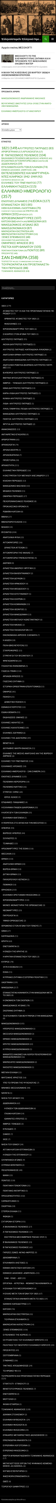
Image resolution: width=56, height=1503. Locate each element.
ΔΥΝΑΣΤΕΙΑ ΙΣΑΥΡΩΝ (13, 599)
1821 (9, 148)
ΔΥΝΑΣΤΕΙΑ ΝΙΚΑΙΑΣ (12, 625)
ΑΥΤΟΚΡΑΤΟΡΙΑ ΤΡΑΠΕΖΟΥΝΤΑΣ (18, 558)
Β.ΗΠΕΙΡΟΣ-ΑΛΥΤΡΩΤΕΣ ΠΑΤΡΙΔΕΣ (19, 372)
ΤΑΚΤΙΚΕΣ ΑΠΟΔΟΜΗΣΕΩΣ (15, 1365)
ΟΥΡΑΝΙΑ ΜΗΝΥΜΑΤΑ (11, 1165)
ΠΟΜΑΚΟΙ (7, 884)
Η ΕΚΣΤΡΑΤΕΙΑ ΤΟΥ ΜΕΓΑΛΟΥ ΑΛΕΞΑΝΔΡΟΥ (24, 475)
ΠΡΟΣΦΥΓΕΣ (9, 253)
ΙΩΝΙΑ (4, 931)
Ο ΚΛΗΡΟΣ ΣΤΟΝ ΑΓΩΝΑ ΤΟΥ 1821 (19, 334)
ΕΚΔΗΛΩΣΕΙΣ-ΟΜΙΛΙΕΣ (13, 717)
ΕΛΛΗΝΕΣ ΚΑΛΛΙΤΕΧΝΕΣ (13, 727)
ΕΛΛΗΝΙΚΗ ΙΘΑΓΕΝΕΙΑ (13, 817)
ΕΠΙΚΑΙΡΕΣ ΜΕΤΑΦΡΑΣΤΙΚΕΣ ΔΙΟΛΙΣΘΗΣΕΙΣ (24, 1435)
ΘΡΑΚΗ (10, 214)
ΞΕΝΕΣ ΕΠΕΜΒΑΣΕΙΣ (15, 237)
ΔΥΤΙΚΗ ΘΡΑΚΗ (10, 874)
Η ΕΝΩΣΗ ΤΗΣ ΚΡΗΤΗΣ (14, 951)
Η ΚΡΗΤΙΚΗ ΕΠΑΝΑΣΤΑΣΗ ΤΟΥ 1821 (20, 956)
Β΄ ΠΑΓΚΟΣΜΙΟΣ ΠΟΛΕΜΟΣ (23, 155)
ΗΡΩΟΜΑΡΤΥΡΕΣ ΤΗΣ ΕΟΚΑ (14, 848)
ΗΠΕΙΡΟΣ (32, 211)
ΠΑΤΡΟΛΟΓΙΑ (9, 915)
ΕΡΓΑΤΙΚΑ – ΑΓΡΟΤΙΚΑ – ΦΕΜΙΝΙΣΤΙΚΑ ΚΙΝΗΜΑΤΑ (26, 1283)
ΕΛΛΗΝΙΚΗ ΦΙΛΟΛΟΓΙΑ (13, 1425)
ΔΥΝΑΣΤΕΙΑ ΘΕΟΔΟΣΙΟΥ (14, 589)
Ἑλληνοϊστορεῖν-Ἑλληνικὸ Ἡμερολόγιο (21, 39)
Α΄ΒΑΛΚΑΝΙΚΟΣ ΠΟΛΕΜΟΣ (15, 1226)
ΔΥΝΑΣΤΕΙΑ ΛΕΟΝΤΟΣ (13, 609)
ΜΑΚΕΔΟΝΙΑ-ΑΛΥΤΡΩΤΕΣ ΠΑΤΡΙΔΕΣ (20, 414)
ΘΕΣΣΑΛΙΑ (6, 853)
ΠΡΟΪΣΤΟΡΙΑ (9, 460)
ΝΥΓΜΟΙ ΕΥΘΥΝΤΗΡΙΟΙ (14, 1471)
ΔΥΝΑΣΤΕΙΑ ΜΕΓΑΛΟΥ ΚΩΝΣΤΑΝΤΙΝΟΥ (21, 619)
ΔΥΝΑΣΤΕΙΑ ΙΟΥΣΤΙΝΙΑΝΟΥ (15, 594)
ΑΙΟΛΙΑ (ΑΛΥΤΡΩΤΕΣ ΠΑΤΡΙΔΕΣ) (18, 344)
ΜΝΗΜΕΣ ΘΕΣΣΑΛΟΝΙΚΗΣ (13, 1088)
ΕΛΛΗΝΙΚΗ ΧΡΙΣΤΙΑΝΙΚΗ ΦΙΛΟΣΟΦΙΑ (20, 895)
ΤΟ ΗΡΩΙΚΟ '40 (10, 1371)
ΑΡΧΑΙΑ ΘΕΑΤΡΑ (10, 450)
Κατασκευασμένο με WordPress (13, 1499)
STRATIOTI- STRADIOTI (14, 1383)
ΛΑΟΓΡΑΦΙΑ (7, 982)
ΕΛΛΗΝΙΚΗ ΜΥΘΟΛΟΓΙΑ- (14, 1419)
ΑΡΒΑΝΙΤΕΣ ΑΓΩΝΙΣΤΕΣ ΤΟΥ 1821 (20, 318)
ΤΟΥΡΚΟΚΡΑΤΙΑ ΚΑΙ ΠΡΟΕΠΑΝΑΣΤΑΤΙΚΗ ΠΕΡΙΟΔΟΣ (25, 266)
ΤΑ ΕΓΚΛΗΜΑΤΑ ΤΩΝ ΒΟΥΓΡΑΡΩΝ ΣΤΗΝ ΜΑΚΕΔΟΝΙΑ (28, 1016)
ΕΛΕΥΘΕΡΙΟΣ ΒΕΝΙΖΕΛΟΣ (12, 180)
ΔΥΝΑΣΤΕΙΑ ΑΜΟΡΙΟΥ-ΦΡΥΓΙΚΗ (18, 568)
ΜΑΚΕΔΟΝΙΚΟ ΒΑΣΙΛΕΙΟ (14, 486)
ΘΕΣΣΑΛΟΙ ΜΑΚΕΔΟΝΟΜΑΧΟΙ (17, 1034)
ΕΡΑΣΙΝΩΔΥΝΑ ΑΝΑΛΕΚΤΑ (15, 1440)
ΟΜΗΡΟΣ (7, 691)
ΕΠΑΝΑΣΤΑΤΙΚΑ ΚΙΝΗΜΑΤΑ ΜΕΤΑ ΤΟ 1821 (24, 1298)
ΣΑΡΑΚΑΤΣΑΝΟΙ (8, 1201)
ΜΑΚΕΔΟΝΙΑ (37, 221)
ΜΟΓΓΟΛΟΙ (8, 1399)
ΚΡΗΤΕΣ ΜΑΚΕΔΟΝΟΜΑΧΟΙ (16, 1044)
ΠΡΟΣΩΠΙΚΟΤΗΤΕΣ (10, 1196)
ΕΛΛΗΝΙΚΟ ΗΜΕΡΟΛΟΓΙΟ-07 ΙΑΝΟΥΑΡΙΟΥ (21, 111)
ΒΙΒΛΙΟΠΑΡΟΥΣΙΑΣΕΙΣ (12, 522)
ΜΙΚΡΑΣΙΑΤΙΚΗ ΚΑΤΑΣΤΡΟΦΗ (19, 234)
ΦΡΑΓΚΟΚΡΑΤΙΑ (10, 661)
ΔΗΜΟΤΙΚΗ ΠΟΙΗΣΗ (13, 702)
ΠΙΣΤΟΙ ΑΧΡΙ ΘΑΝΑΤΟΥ (21, 246)
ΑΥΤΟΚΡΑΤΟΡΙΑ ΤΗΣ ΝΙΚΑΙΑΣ (16, 552)
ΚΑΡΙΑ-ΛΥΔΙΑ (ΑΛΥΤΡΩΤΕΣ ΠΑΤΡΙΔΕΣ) (20, 393)
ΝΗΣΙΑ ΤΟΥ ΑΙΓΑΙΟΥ (10, 1098)
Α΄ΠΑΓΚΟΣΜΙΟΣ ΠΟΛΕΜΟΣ (16, 1232)
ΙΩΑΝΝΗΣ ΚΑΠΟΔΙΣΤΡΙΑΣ (15, 1304)
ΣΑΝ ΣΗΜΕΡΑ (19, 257)
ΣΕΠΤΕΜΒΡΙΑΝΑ (10, 1355)
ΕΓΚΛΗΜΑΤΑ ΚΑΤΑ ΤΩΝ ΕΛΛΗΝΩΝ (24, 166)
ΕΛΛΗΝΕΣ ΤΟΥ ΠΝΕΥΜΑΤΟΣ (21, 182)
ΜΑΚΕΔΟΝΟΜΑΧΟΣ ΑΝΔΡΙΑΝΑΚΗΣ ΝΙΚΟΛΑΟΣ (23, 98)
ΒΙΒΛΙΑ (4, 516)
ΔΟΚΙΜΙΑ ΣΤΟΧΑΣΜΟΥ (13, 1414)
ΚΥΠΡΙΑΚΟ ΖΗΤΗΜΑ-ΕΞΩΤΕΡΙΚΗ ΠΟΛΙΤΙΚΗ (23, 977)
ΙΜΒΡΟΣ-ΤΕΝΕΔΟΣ (12, 1124)
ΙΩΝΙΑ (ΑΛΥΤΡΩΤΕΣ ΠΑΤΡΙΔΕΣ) (17, 388)
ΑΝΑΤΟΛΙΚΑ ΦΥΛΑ (11, 537)
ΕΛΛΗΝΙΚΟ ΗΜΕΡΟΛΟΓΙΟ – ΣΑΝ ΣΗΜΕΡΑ (20, 771)
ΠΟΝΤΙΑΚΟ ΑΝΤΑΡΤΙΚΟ (14, 1190)
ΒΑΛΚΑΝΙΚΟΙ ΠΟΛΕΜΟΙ (15, 158)
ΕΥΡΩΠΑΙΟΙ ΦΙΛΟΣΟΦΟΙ (14, 1450)
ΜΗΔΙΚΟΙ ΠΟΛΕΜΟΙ (12, 491)
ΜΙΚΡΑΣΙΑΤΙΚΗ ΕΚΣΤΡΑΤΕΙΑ (17, 231)
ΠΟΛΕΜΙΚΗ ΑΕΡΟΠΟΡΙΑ (14, 781)
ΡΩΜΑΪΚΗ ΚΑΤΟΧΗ (11, 511)
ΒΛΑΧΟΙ (5, 527)
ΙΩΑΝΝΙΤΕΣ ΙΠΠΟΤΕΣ (14, 1118)
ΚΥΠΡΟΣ (5, 962)
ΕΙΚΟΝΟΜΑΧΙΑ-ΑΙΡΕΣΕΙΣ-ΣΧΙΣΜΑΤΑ (20, 635)
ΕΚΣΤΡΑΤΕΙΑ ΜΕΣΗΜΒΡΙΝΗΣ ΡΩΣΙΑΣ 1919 (24, 1237)
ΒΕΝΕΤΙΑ (7, 743)
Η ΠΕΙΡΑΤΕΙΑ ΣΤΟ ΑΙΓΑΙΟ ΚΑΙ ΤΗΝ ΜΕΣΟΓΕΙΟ (22, 823)
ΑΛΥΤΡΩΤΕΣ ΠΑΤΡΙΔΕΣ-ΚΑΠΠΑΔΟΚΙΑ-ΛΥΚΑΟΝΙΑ (26, 349)
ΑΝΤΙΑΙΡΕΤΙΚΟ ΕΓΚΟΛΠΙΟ (13, 434)
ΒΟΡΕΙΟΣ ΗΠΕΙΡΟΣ (41, 158)
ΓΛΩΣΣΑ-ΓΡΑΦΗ (8, 671)
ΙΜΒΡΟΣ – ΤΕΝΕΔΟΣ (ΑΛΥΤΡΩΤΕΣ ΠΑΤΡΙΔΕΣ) (24, 383)
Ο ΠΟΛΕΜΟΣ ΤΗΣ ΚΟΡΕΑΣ (15, 1335)
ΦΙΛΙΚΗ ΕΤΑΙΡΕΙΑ (11, 1404)
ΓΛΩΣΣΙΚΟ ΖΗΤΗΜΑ (12, 681)
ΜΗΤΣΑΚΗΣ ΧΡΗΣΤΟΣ (11, 1077)
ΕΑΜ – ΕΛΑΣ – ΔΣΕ (13, 1278)
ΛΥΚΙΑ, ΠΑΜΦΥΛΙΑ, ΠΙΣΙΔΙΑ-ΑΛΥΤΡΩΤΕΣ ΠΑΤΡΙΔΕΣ (26, 408)
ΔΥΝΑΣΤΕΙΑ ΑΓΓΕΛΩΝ (14, 547)
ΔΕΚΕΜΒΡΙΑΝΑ (10, 1257)
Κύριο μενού (52, 39)
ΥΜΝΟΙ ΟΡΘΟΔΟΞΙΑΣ (13, 920)
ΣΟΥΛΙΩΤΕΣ (8, 838)
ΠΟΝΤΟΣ (36, 250)
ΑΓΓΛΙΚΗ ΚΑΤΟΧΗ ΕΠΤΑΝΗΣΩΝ (17, 1149)
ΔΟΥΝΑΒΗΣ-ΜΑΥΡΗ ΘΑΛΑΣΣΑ (17, 748)
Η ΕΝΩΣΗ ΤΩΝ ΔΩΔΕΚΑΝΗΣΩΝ (18, 1108)
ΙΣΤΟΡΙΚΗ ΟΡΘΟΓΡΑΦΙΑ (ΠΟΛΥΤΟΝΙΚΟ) (21, 686)
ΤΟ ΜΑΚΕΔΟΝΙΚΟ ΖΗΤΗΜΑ (30, 261)
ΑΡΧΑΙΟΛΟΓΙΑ (33, 151)
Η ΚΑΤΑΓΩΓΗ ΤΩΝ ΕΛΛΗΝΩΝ (13, 211)
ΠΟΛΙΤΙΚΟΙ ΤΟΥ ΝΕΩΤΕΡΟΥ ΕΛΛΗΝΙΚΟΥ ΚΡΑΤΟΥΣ (26, 1345)
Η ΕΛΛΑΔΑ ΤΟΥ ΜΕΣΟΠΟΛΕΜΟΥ (18, 1288)
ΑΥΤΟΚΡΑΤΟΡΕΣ (11, 542)
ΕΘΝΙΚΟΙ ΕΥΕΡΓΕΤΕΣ (11, 707)
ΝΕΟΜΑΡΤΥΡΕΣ (10, 910)
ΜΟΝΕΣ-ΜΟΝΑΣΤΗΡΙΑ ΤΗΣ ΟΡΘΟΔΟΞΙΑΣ (22, 905)
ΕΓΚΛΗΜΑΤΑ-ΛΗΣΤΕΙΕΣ (14, 1262)
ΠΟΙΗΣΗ (7, 697)
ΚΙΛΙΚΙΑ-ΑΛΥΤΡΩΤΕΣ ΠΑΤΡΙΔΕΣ (17, 398)
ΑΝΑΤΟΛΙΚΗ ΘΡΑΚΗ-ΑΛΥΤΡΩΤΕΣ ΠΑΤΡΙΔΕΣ (23, 354)
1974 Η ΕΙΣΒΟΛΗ (11, 967)
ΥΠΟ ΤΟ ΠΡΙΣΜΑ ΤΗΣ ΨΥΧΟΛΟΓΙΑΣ (19, 1082)
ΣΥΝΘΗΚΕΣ (8, 1360)
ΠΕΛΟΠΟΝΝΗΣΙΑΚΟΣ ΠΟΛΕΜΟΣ (18, 501)
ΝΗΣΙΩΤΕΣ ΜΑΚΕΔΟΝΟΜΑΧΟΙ (17, 1067)
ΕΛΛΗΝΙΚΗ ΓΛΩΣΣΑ (18, 186)
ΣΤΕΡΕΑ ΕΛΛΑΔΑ (9, 1211)
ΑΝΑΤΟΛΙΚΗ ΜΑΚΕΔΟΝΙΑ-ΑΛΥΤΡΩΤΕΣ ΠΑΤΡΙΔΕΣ (26, 360)
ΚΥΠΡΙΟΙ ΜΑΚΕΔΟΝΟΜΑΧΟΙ (16, 1049)
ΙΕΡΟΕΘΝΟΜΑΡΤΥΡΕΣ (21, 218)
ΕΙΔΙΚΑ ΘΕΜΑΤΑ (8, 712)
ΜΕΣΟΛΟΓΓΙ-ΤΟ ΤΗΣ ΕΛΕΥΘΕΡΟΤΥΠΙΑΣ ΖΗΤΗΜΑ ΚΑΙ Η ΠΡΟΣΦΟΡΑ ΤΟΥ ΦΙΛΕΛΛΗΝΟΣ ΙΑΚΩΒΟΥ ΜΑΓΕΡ (32, 60)
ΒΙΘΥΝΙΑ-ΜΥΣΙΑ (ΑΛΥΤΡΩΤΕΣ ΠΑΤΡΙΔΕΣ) (22, 378)
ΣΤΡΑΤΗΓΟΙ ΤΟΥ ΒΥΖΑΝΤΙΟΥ (16, 655)
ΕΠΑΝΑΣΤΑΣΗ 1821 (16, 204)
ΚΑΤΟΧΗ (8, 221)
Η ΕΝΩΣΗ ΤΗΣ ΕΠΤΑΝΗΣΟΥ (16, 1154)
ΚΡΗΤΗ (21, 221)
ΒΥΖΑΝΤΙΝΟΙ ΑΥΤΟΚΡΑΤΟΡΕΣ (18, 161)
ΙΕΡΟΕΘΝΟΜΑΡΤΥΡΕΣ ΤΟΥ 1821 (18, 329)
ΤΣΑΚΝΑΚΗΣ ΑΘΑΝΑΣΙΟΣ (15, 271)
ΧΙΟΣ (5, 1139)
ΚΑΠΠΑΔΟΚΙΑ (7, 936)
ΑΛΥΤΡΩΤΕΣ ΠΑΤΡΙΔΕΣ (36, 148)
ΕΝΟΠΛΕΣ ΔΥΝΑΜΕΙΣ (17, 201)
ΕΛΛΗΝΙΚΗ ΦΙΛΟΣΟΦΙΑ (14, 1430)
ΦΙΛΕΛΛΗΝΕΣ (10, 324)
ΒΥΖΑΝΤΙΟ (42, 161)
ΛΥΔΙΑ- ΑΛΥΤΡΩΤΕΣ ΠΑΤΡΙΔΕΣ (17, 403)
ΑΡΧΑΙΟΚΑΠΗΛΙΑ (11, 455)
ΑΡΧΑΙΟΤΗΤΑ (7, 465)
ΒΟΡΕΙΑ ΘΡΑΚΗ (10, 869)
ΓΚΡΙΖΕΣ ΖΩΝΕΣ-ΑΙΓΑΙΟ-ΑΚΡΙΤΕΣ (18, 1252)
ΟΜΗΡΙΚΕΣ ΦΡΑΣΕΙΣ (17, 243)
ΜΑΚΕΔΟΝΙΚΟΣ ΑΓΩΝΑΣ (20, 224)
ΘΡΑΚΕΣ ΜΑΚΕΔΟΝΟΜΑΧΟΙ (16, 1039)
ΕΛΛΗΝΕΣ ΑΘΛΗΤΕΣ (11, 722)
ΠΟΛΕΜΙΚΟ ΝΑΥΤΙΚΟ (13, 787)
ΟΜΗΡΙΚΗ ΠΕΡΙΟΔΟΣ (13, 496)
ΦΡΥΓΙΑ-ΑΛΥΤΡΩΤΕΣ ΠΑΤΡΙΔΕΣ (17, 424)
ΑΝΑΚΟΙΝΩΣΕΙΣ (8, 429)
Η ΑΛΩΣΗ (7, 640)
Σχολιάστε (43, 67)
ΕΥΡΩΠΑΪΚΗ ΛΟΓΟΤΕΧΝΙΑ (15, 1445)
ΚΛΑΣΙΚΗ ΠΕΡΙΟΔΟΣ (12, 480)
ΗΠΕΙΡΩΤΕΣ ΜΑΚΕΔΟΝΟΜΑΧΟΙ (18, 1028)
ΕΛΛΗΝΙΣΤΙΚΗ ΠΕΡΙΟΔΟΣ (15, 470)
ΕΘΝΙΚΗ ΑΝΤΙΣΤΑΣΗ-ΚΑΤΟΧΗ (17, 1268)
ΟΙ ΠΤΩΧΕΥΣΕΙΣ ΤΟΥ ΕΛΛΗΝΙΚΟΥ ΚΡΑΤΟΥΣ (23, 1340)
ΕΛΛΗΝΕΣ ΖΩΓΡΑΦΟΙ (13, 733)
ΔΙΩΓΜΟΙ (7, 563)
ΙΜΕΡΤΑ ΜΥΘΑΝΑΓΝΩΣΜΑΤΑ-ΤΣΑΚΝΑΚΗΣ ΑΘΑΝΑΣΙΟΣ (28, 1455)
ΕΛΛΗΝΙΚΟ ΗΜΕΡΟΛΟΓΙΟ (28, 67)
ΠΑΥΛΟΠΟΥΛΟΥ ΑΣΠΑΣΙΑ (15, 879)
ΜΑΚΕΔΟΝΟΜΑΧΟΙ (16, 228)
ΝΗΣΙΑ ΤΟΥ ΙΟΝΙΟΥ (10, 1144)
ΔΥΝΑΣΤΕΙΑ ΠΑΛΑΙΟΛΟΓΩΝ (16, 630)
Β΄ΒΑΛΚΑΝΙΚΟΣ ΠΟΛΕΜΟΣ (15, 1242)
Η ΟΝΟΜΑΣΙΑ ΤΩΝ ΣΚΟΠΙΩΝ (16, 1000)
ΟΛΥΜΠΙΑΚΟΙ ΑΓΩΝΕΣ (11, 1160)
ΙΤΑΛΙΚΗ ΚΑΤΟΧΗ (12, 1113)
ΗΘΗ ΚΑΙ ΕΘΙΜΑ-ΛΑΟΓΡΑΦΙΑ (21, 208)
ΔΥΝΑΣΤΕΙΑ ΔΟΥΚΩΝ (13, 578)
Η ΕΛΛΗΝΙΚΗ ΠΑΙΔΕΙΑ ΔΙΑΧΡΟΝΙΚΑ (17, 807)
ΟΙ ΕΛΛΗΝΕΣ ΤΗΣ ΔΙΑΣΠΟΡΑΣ (14, 240)
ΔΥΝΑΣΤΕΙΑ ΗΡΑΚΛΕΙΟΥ (14, 583)
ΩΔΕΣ (5, 1481)
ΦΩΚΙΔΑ (6, 1216)
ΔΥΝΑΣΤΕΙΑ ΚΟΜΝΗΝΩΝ (14, 604)
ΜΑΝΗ (6, 1175)
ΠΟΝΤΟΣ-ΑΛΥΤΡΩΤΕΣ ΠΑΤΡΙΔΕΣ (18, 419)
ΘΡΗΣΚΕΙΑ (25, 214)
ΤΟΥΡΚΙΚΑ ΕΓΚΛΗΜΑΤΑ (15, 1319)
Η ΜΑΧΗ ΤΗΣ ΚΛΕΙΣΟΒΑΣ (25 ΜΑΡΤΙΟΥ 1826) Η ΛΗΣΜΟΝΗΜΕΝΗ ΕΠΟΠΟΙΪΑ (25, 73)
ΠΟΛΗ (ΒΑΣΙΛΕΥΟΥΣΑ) (13, 645)
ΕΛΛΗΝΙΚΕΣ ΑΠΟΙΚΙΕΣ (11, 766)
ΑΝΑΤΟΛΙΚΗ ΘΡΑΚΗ (12, 864)
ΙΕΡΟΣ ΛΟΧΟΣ (11, 797)
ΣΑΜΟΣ (6, 1134)
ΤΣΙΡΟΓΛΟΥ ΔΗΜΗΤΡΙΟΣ (13, 1486)
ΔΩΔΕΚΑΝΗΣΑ (11, 163)
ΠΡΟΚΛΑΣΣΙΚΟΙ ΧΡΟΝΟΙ (14, 506)
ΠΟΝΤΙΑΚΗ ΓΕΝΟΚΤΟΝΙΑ (14, 250)
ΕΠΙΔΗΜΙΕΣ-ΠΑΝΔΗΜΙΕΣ (13, 802)
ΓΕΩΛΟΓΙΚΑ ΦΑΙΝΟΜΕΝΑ (13, 666)
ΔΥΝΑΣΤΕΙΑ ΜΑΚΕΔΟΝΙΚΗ (15, 614)
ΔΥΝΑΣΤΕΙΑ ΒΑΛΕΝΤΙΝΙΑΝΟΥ (16, 573)
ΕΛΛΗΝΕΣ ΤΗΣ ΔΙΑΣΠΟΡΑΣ (14, 738)
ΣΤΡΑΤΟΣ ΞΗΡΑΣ (11, 792)
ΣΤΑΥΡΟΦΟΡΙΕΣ (10, 650)
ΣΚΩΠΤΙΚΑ (6, 1206)
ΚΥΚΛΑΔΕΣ (8, 1129)
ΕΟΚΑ (41, 201)
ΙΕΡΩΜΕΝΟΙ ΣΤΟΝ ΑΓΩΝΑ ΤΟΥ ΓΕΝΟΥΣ (20, 925)
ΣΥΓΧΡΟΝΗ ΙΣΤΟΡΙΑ (11, 1221)
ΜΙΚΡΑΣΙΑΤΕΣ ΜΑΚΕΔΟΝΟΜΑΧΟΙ (18, 1062)
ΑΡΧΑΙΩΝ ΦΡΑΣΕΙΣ (11, 676)
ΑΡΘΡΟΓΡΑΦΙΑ (11, 151)
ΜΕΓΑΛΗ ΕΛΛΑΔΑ (9, 1072)
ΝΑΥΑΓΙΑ (5, 1093)
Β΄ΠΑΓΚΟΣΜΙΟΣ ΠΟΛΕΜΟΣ (16, 1247)
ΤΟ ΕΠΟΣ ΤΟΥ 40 (9, 261)
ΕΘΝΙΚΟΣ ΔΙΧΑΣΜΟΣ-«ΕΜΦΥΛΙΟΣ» (18, 170)
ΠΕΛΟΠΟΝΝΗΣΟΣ (10, 1170)
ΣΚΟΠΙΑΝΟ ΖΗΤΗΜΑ (12, 1010)
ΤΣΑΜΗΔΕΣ (8, 843)
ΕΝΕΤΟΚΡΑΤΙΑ (10, 946)
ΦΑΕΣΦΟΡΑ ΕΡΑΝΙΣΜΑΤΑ (15, 1476)
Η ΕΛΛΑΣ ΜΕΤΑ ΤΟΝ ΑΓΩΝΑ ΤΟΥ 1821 (20, 1293)
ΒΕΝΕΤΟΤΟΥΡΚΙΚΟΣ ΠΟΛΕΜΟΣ (18, 1389)
